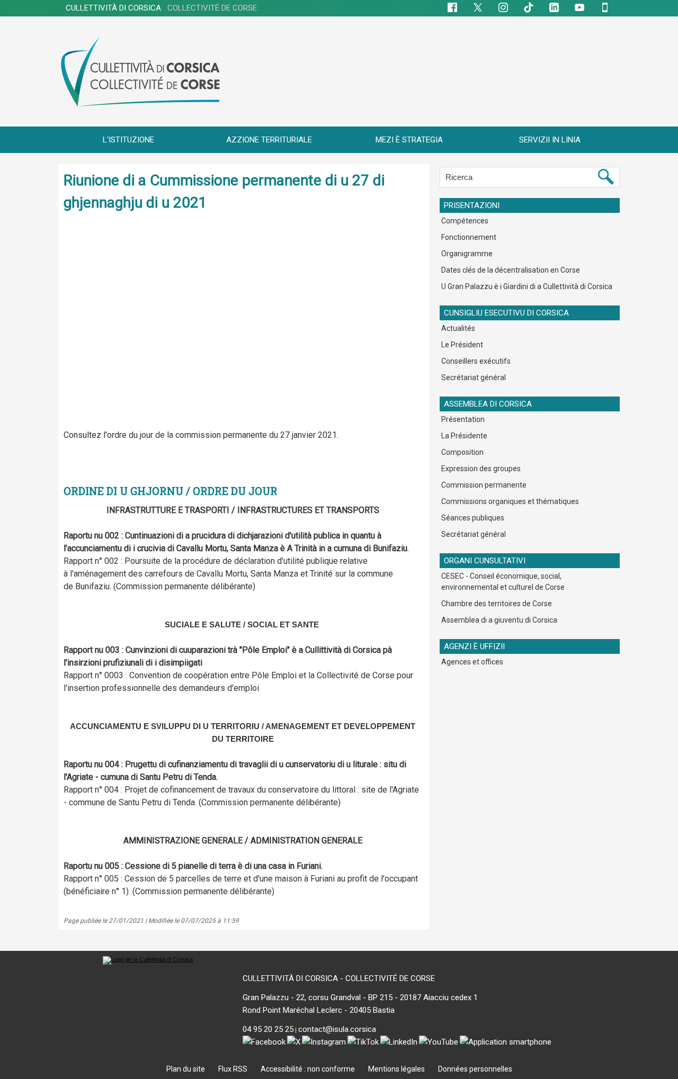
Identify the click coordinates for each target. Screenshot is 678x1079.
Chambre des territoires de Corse (496, 603)
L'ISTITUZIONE (128, 140)
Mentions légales (397, 1069)
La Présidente (464, 435)
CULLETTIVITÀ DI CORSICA (161, 8)
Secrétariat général (473, 377)
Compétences (464, 221)
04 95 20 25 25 (268, 1029)
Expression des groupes (481, 468)
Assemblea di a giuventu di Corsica (499, 620)
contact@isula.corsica (337, 1029)
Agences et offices (472, 662)
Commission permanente (484, 485)
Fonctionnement (468, 237)
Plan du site (186, 1069)
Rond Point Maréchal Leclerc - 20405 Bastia (319, 1010)
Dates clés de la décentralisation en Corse (510, 270)
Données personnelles (475, 1069)
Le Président (462, 344)
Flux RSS (233, 1069)
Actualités (458, 328)
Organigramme (467, 253)
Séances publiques (472, 518)
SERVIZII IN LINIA (550, 140)
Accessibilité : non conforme (308, 1069)
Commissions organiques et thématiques (510, 501)
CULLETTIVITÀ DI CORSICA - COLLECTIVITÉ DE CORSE (339, 978)
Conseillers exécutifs (476, 361)
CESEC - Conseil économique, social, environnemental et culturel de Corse (503, 581)
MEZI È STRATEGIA (409, 140)
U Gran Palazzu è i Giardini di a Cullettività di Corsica (526, 286)
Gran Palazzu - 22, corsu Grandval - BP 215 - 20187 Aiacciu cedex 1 (360, 997)
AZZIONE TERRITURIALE (269, 140)
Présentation (463, 419)
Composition (462, 452)
